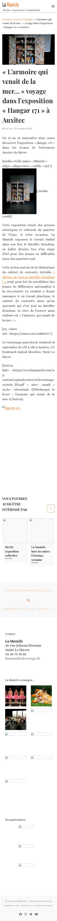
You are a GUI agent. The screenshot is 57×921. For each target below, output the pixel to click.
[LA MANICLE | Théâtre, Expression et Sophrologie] (10, 4)
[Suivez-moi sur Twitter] (30, 914)
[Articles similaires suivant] (51, 508)
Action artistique (22, 19)
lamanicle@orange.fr (22, 658)
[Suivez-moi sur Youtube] (36, 914)
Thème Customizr (45, 906)
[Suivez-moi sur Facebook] (20, 914)
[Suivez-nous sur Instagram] (25, 914)
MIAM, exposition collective (12, 551)
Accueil (6, 19)
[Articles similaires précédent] (42, 508)
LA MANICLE (20, 901)
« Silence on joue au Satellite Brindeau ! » (28, 277)
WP (17, 906)
